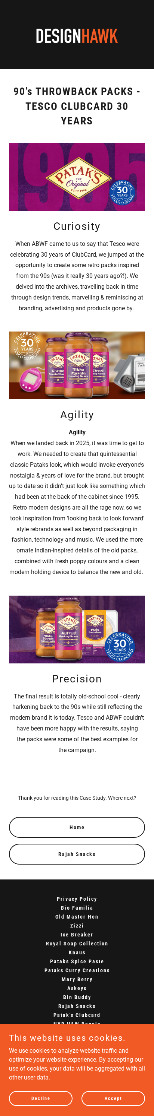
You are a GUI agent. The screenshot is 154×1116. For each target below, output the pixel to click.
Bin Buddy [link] (77, 997)
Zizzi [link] (77, 926)
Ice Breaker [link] (77, 935)
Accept (113, 1098)
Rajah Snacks (77, 854)
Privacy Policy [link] (77, 899)
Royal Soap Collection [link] (77, 944)
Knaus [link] (77, 952)
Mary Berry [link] (77, 979)
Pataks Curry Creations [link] (77, 970)
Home (77, 827)
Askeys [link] (77, 988)
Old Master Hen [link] (77, 917)
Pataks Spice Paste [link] (77, 961)
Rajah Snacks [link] (77, 1006)
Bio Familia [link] (77, 908)
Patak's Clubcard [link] (77, 1015)
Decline (40, 1098)
